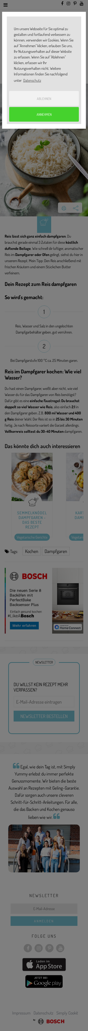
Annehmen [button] (44, 114)
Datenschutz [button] (32, 80)
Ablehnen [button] (44, 98)
